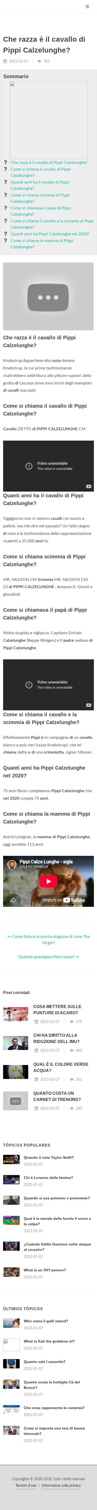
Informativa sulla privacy (61, 1485)
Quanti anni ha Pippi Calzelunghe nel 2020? (50, 234)
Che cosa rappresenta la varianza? (54, 1408)
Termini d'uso (26, 1485)
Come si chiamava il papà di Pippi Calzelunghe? (41, 211)
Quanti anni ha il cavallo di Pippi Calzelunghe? (40, 185)
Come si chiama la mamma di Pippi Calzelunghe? (42, 244)
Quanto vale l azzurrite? (45, 1362)
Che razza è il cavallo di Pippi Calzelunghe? (49, 163)
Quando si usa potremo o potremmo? (57, 1198)
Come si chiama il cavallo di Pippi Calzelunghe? (41, 172)
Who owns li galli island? (46, 1321)
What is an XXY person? (45, 1270)
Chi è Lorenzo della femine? (48, 1178)
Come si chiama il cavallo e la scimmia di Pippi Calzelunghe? (52, 224)
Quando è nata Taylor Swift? (49, 1157)
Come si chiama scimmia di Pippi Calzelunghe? (40, 198)
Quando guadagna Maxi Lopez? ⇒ (48, 957)
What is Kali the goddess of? (49, 1341)
